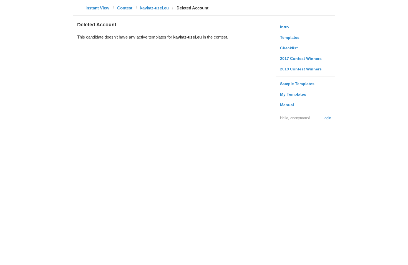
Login (327, 118)
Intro (284, 27)
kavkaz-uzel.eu (154, 8)
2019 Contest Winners (301, 69)
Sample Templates (297, 83)
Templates (289, 37)
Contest (124, 8)
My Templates (293, 94)
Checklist (289, 48)
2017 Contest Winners (301, 58)
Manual (287, 105)
